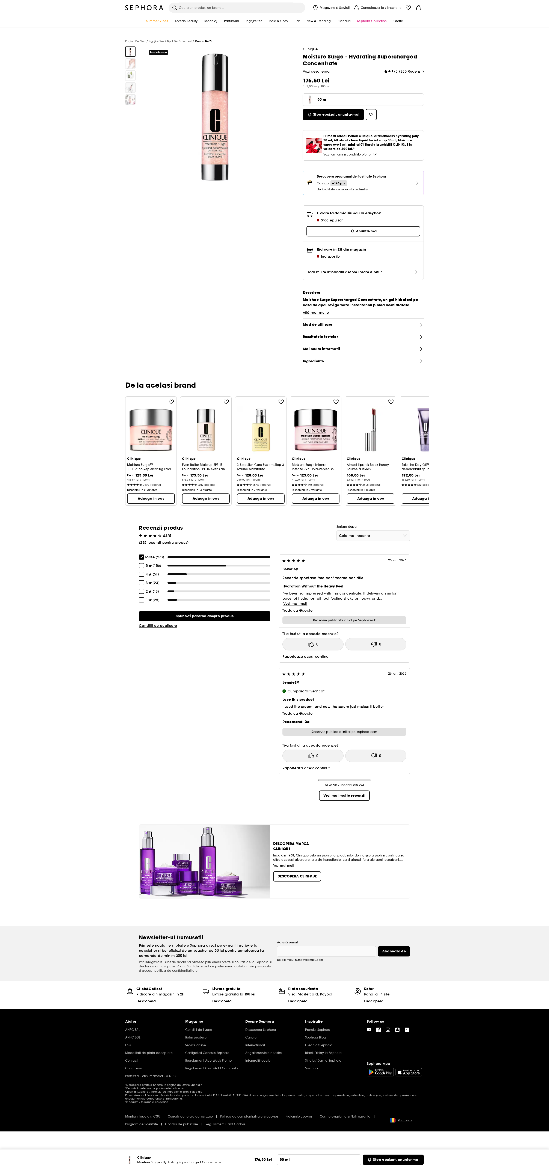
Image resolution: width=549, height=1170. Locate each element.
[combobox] (373, 535)
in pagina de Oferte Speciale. (183, 1084)
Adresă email (287, 942)
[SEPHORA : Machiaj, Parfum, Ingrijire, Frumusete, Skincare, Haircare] (144, 7)
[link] (204, 616)
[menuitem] (330, 8)
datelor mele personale (252, 966)
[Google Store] (380, 1072)
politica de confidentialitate (176, 971)
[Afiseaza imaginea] (130, 51)
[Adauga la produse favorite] (171, 401)
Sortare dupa (346, 527)
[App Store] (408, 1072)
